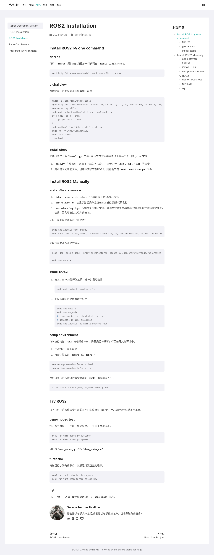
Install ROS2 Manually (190, 55)
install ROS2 (189, 67)
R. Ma (96, 549)
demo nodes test (192, 79)
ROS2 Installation (19, 38)
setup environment (193, 71)
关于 (24, 5)
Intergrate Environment (23, 50)
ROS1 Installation (19, 31)
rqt (183, 88)
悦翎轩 (14, 5)
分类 (52, 5)
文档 (38, 5)
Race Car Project (19, 44)
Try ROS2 (183, 75)
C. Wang (84, 549)
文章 (31, 5)
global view (189, 46)
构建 (45, 5)
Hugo (139, 549)
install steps (189, 50)
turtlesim (187, 83)
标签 (59, 5)
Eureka (121, 549)
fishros (186, 42)
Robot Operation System (23, 25)
